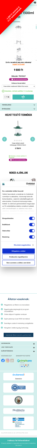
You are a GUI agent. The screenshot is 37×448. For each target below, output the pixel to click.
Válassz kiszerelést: (18, 83)
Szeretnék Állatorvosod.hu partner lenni (18, 335)
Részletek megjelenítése (22, 245)
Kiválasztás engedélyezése (18, 257)
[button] (17, 17)
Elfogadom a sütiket (18, 251)
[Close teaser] (35, 3)
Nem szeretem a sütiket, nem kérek (18, 262)
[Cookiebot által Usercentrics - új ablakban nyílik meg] (26, 184)
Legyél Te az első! (19, 64)
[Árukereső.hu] (18, 375)
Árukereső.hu (18, 378)
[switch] (32, 224)
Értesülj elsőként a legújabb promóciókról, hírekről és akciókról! (18, 442)
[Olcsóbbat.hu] (18, 410)
